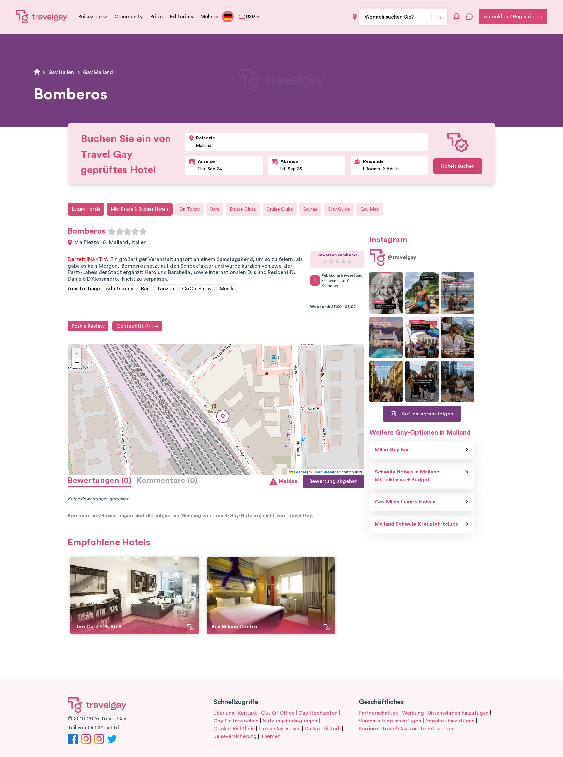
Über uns (223, 713)
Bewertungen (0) (99, 481)
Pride (156, 16)
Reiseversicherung (235, 736)
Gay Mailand (98, 72)
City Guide (339, 209)
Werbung (413, 713)
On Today (189, 209)
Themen (271, 736)
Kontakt (247, 713)
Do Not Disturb (323, 728)
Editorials (181, 16)
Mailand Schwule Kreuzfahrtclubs (416, 524)
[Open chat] (469, 17)
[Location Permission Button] (355, 17)
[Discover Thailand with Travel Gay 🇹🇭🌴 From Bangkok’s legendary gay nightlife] (422, 293)
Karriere (368, 728)
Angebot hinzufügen (450, 720)
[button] (223, 416)
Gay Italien (61, 72)
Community (128, 16)
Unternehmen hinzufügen (458, 713)
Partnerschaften (378, 713)
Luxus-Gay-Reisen (280, 728)
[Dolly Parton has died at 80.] (386, 293)
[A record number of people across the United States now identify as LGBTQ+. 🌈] (422, 337)
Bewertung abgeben (333, 481)
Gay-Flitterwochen (236, 720)
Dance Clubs (243, 209)
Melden (288, 481)
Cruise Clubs (280, 209)
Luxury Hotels (86, 209)
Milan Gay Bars (393, 449)
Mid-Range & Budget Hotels (140, 209)
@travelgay (402, 257)
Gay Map (369, 209)
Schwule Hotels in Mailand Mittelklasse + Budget (407, 475)
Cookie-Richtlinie (234, 728)
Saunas (310, 209)
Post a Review (88, 326)
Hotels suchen (458, 166)
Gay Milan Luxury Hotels (405, 501)
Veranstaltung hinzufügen (390, 720)
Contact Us (130, 326)
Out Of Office (278, 713)
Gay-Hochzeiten (318, 713)
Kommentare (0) (167, 481)
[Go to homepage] (42, 16)
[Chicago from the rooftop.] (457, 381)
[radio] (112, 231)
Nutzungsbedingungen (290, 720)
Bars (214, 209)
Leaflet (299, 471)
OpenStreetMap (327, 471)
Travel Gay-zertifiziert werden (418, 728)
